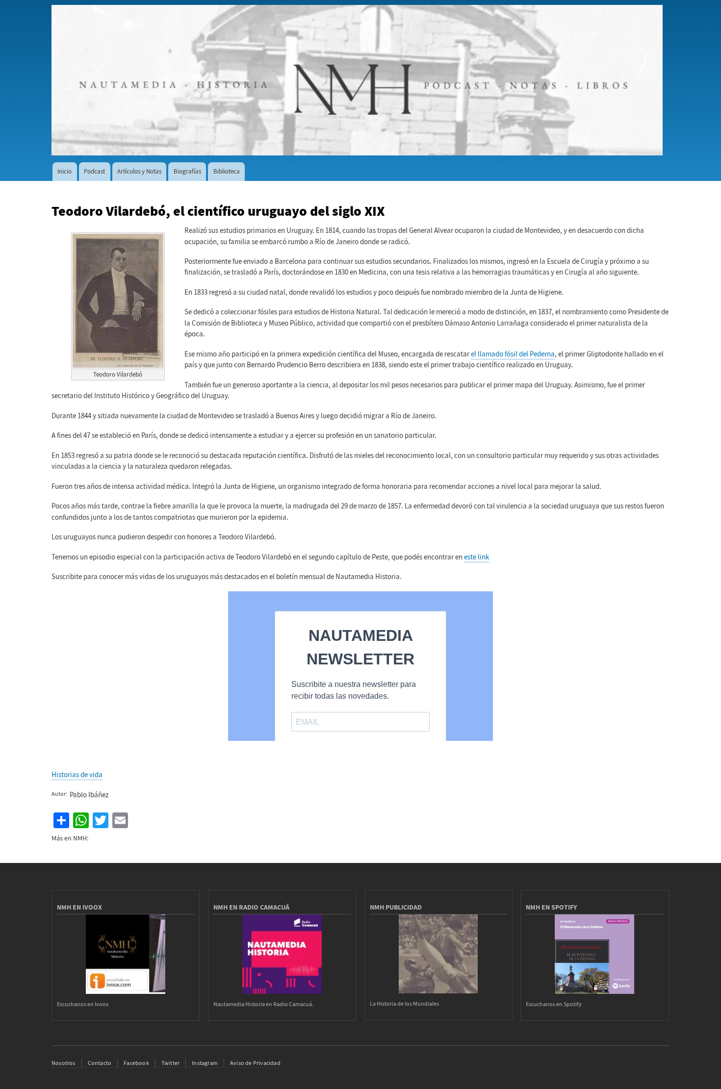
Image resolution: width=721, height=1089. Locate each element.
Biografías (187, 171)
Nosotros (64, 1063)
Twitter (170, 1063)
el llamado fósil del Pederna (513, 354)
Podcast (94, 171)
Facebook (136, 1063)
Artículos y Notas (139, 171)
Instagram (205, 1063)
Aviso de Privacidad (255, 1063)
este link (476, 557)
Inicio (64, 171)
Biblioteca (226, 171)
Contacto (100, 1063)
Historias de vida (77, 775)
